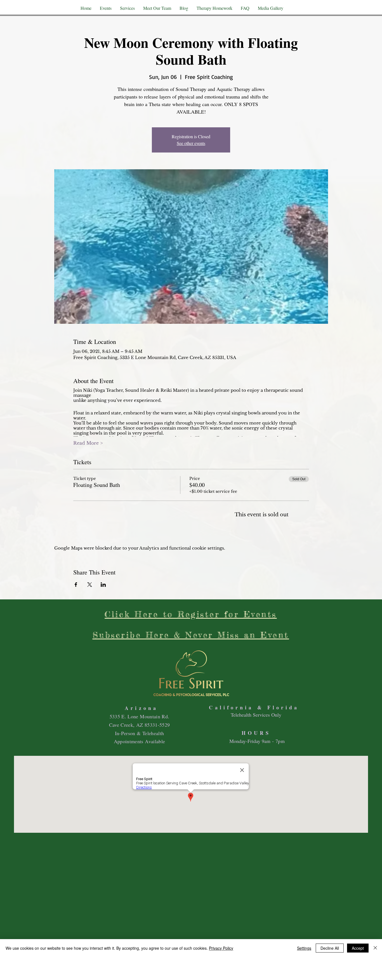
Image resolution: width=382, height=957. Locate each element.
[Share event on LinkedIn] (103, 584)
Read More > (88, 443)
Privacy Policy (221, 948)
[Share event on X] (89, 584)
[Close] (375, 948)
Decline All (329, 948)
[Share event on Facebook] (76, 584)
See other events (191, 143)
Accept (358, 948)
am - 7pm (274, 741)
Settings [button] (304, 948)
